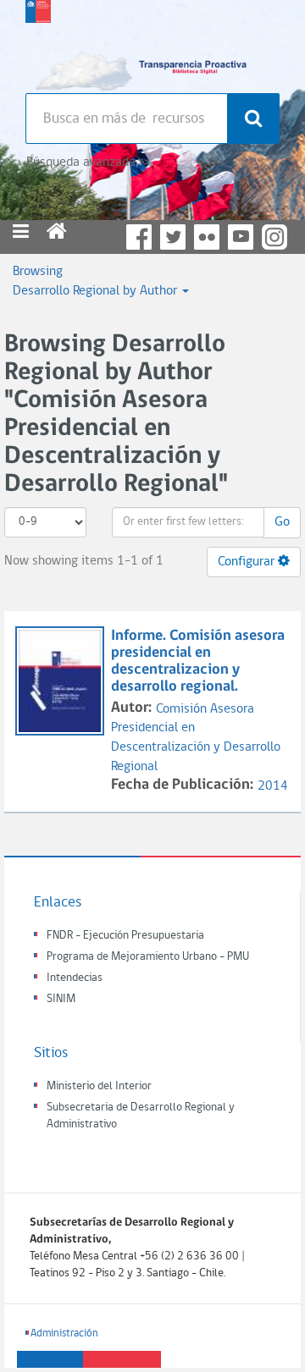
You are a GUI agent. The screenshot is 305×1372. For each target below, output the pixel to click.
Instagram (274, 237)
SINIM (61, 999)
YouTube (240, 237)
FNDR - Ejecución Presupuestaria (125, 935)
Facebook (139, 237)
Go (282, 522)
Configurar (248, 562)
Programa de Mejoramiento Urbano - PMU (148, 956)
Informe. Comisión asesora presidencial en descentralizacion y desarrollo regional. (198, 661)
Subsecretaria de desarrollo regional (38, 42)
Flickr (206, 237)
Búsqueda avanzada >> (87, 162)
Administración (64, 1333)
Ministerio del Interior (99, 1086)
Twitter (173, 237)
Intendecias (75, 978)
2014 (273, 786)
